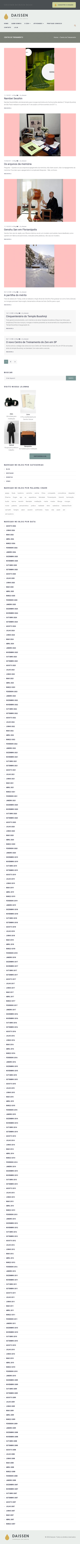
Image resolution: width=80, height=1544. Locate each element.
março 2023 (10, 687)
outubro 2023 (11, 657)
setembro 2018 (12, 922)
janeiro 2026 (11, 552)
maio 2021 (10, 783)
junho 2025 (10, 582)
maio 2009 (10, 1410)
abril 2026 (10, 539)
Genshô (61, 497)
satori (23, 510)
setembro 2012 (12, 1236)
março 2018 (10, 949)
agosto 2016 (11, 1031)
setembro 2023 (12, 661)
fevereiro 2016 (11, 1057)
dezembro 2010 (12, 1328)
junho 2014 (10, 1145)
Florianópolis (51, 497)
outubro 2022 (11, 709)
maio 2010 (10, 1358)
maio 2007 (10, 1515)
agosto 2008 (11, 1450)
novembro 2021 (12, 757)
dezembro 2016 (12, 1014)
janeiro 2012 (11, 1271)
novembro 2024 (12, 613)
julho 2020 (10, 827)
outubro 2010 (11, 1336)
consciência (62, 493)
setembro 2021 (12, 766)
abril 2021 (10, 787)
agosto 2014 (11, 1136)
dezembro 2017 (12, 962)
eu (25, 497)
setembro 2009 (12, 1393)
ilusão (7, 501)
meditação (37, 501)
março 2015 (10, 1105)
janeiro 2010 (11, 1376)
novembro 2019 (12, 861)
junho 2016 (10, 1040)
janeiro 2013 (11, 1219)
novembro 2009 (12, 1384)
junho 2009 (10, 1406)
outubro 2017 (11, 970)
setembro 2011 (12, 1288)
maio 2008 (10, 1463)
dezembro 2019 (12, 857)
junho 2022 (10, 726)
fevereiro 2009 (11, 1423)
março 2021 (10, 792)
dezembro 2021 (12, 752)
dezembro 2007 (12, 1484)
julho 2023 (10, 670)
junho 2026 (10, 530)
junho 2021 (10, 779)
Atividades (38, 23)
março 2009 (10, 1419)
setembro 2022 (12, 713)
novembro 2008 (12, 1437)
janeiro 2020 (11, 853)
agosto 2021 (11, 770)
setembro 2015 (12, 1079)
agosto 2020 (11, 822)
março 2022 (10, 739)
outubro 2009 (11, 1389)
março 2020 (10, 844)
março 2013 (10, 1210)
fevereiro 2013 (11, 1214)
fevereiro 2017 (11, 1005)
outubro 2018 (11, 918)
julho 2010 (10, 1349)
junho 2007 (10, 1511)
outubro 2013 (11, 1179)
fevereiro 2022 (11, 744)
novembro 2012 (12, 1227)
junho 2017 (10, 988)
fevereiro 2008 (11, 1476)
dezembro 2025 (12, 556)
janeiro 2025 (11, 604)
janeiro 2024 (11, 648)
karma (14, 501)
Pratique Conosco (54, 23)
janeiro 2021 (11, 800)
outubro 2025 (11, 565)
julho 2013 (10, 1193)
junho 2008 (10, 1458)
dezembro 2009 (12, 1380)
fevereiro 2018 (11, 953)
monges (67, 501)
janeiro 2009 (11, 1428)
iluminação (70, 497)
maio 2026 (10, 535)
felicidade (42, 497)
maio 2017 (10, 992)
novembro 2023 (12, 652)
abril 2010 (10, 1362)
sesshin (30, 510)
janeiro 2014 (11, 1166)
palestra (14, 506)
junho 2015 (10, 1092)
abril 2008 (10, 1467)
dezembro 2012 (12, 1223)
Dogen (15, 497)
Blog (14, 95)
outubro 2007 (11, 1493)
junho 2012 (10, 1249)
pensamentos (24, 506)
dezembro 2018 (12, 909)
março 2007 (10, 1524)
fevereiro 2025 (11, 600)
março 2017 (10, 1001)
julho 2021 (10, 774)
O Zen (26, 23)
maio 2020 (10, 835)
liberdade (29, 501)
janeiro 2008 (11, 1480)
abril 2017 (10, 996)
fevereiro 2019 (11, 901)
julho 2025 (10, 578)
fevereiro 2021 (11, 796)
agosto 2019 (11, 874)
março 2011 (10, 1315)
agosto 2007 (11, 1502)
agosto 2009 (11, 1397)
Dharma (7, 497)
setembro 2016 (12, 1027)
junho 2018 (10, 935)
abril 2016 (10, 1049)
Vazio (47, 510)
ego (21, 497)
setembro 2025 (12, 569)
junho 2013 (10, 1197)
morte (7, 506)
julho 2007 (10, 1506)
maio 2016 (10, 1044)
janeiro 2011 (11, 1323)
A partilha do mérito (15, 295)
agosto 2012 (11, 1240)
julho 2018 (10, 931)
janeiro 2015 (11, 1114)
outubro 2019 (11, 866)
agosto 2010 (11, 1345)
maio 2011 (10, 1306)
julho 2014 (10, 1140)
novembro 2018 (12, 914)
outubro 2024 (11, 617)
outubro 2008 (11, 1441)
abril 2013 (10, 1206)
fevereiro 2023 (11, 691)
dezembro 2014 (12, 1118)
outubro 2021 (11, 761)
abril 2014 (10, 1153)
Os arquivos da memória (18, 164)
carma (37, 493)
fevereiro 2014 (11, 1162)
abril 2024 (10, 643)
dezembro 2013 (12, 1171)
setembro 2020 (12, 818)
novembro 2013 (12, 1175)
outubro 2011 (11, 1284)
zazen (58, 510)
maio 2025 (10, 587)
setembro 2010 (12, 1341)
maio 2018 (10, 940)
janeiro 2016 (11, 1062)
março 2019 (10, 896)
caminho (29, 493)
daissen (24, 95)
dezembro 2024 (12, 609)
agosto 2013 (11, 1188)
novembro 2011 (12, 1280)
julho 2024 (10, 630)
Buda (13, 493)
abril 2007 (10, 1519)
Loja (16, 27)
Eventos (9, 477)
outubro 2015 (11, 1075)
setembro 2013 (12, 1184)
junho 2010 (10, 1354)
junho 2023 (10, 674)
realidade (41, 506)
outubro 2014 (11, 1127)
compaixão (51, 493)
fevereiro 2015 (11, 1110)
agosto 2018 (11, 927)
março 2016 (10, 1053)
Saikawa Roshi (66, 506)
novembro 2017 (12, 966)
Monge (60, 501)
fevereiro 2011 (11, 1319)
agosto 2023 (11, 665)
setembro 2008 (12, 1445)
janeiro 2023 (11, 696)
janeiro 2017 (11, 1010)
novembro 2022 (12, 704)
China (43, 493)
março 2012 (10, 1262)
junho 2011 (10, 1301)
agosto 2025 (11, 574)
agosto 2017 (11, 979)
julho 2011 (10, 1297)
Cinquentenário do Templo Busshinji (26, 316)
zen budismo (9, 514)
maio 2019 (10, 888)
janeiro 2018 (11, 957)
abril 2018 (10, 944)
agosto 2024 (11, 626)
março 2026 (10, 543)
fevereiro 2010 (11, 1371)
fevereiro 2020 (11, 848)
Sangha (16, 510)
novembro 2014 (12, 1123)
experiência (32, 497)
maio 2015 (10, 1097)
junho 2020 (10, 831)
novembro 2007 (12, 1489)
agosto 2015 (11, 1084)
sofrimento (38, 510)
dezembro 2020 (12, 805)
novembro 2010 (12, 1332)
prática (33, 506)
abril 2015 (10, 1101)
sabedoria (55, 506)
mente (46, 501)
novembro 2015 (12, 1071)
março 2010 (10, 1367)
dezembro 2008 (12, 1432)
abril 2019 (10, 892)
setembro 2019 (12, 870)
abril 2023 (10, 683)
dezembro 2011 (12, 1275)
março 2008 (10, 1471)
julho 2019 (10, 879)
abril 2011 (10, 1310)
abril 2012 (10, 1258)
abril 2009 (10, 1415)
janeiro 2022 (11, 748)
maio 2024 (10, 639)
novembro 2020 (12, 809)
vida (52, 510)
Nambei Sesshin (13, 98)
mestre (52, 501)
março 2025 (10, 596)
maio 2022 (10, 731)
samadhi (8, 510)
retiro (48, 506)
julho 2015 (10, 1088)
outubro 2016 (11, 1023)
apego (7, 493)
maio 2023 (10, 678)
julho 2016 (10, 1036)
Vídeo (8, 481)
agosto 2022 (11, 718)
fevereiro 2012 (11, 1267)
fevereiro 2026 (11, 548)
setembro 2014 (12, 1132)
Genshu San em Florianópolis (20, 229)
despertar (71, 493)
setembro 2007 (12, 1498)
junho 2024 (10, 635)
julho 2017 (10, 983)
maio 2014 (10, 1149)
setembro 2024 (12, 622)
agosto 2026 (11, 526)
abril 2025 (10, 591)
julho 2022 (10, 722)
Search (71, 378)
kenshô (20, 501)
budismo (21, 493)
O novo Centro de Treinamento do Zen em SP (31, 342)
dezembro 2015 (12, 1066)
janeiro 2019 (11, 905)
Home (6, 23)
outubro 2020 (11, 813)
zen (64, 510)
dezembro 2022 (12, 700)
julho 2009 (10, 1402)
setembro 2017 (12, 975)
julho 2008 (10, 1454)
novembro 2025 (12, 561)
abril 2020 (10, 840)
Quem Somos (16, 23)
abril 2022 (10, 735)
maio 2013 (10, 1201)
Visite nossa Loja (40, 456)
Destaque (10, 473)
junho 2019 (10, 883)
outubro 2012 (11, 1232)
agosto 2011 (11, 1293)
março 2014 (10, 1158)
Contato (7, 27)
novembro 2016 (12, 1018)
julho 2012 (10, 1245)
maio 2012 (10, 1254)
